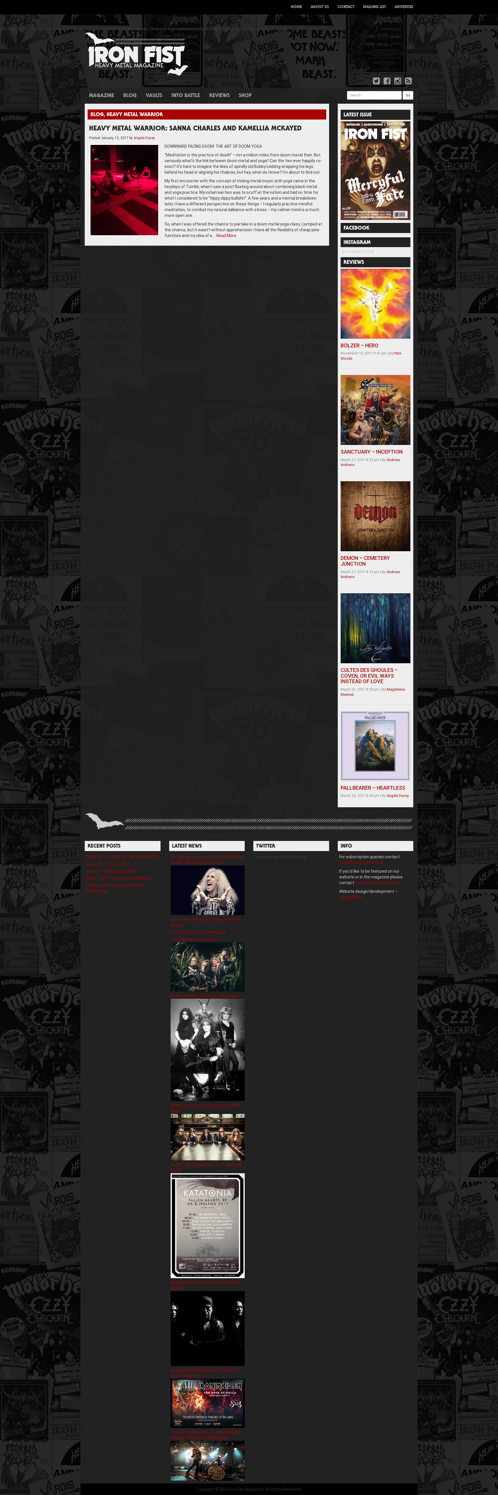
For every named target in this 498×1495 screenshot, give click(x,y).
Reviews (219, 95)
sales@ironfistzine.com (361, 862)
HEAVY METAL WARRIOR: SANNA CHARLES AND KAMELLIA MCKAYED (195, 129)
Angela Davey (144, 138)
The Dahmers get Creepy (194, 939)
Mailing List (374, 7)
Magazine (101, 95)
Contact (345, 7)
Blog (130, 95)
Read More (226, 235)
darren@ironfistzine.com (378, 882)
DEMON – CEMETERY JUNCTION (365, 561)
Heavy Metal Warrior (135, 115)
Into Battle (185, 95)
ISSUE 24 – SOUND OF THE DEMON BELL (122, 856)
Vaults (154, 95)
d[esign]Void (350, 897)
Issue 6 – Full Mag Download (112, 871)
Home (296, 7)
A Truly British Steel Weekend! (198, 932)
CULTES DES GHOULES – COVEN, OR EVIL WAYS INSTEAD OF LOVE (369, 676)
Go (408, 95)
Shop (245, 95)
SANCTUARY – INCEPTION (372, 452)
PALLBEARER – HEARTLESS (373, 788)
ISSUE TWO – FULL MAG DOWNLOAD (119, 878)
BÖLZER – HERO (359, 345)
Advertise (404, 7)
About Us (320, 7)
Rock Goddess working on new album (205, 996)
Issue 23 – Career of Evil (108, 864)
